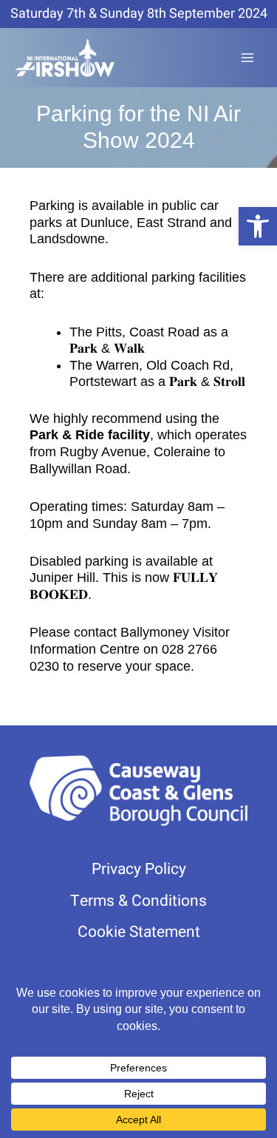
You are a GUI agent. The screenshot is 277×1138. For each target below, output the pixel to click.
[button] (258, 226)
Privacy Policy (139, 869)
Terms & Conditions (138, 901)
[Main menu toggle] (248, 58)
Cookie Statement (139, 932)
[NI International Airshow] (64, 57)
